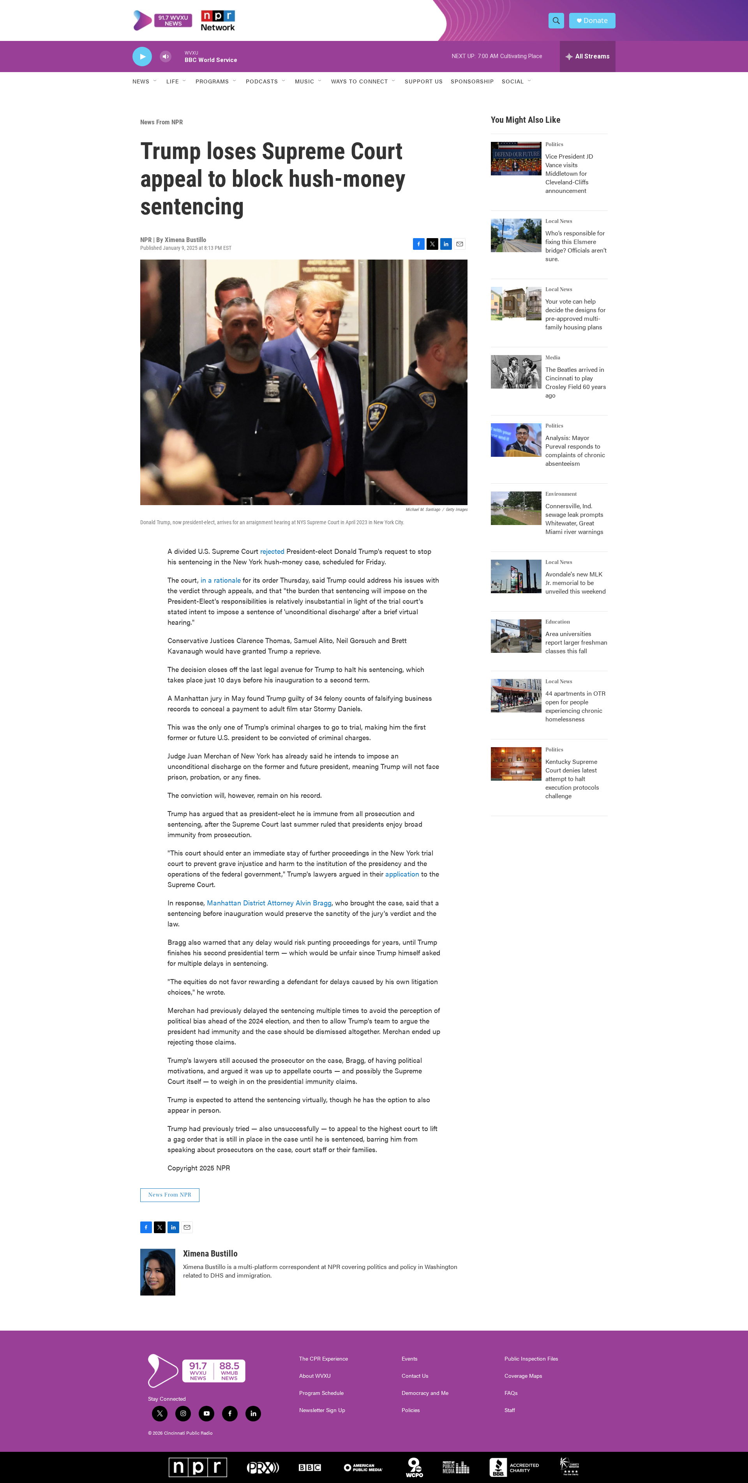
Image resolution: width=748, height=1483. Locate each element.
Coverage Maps (523, 1376)
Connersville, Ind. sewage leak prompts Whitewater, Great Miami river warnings (574, 518)
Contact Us (415, 1376)
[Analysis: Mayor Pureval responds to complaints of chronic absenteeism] (516, 440)
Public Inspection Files (531, 1359)
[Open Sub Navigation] (155, 81)
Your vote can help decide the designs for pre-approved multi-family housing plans (575, 314)
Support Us (424, 81)
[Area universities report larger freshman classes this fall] (516, 636)
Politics (554, 144)
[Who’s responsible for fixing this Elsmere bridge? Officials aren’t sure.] (516, 235)
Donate (596, 20)
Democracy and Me (425, 1393)
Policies (411, 1410)
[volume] (165, 56)
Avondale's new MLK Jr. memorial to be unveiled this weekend (575, 582)
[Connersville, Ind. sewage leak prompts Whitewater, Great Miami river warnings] (516, 508)
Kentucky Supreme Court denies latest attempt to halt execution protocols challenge (572, 778)
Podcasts (262, 81)
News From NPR (161, 122)
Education (557, 622)
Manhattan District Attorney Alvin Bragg (269, 902)
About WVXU (315, 1376)
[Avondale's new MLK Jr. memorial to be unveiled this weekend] (516, 576)
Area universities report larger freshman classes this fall (576, 642)
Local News (558, 221)
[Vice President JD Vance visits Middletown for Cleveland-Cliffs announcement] (516, 158)
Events (410, 1359)
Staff (510, 1410)
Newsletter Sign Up (322, 1410)
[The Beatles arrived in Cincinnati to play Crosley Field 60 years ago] (516, 372)
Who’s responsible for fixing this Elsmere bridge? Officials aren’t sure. (576, 245)
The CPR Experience (323, 1359)
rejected (272, 551)
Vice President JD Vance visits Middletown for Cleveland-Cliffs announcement (569, 173)
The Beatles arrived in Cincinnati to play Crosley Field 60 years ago (575, 382)
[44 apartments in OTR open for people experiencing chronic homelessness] (516, 695)
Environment (561, 494)
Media (552, 358)
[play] (142, 56)
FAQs (511, 1393)
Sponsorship (472, 81)
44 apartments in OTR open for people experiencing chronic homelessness (575, 706)
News (141, 81)
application (402, 873)
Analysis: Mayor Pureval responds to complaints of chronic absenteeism (575, 450)
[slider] (178, 56)
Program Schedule (321, 1393)
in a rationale (221, 580)
